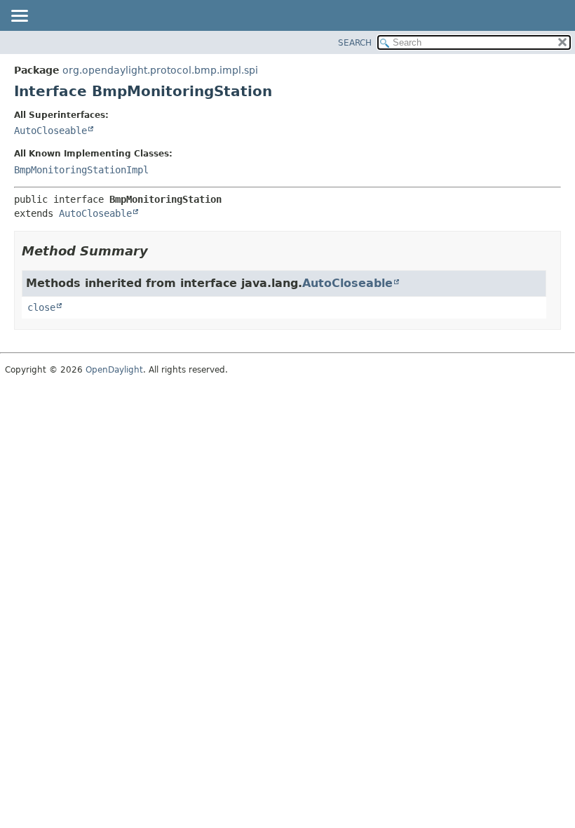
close (41, 307)
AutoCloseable (50, 130)
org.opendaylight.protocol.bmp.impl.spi (160, 70)
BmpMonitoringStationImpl (81, 169)
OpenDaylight (114, 370)
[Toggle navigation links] (19, 17)
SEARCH (355, 43)
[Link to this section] (157, 250)
